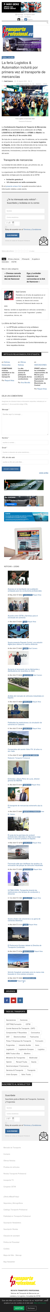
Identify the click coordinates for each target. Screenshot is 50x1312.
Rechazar (31, 1308)
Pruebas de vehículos (11, 1167)
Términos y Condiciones (32, 229)
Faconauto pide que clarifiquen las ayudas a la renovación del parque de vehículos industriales (25, 864)
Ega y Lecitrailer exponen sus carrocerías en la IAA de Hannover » (36, 277)
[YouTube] (13, 1000)
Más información (40, 1303)
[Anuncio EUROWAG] (26, 501)
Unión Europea (11, 1074)
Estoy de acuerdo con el (23, 229)
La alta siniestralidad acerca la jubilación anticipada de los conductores (25, 373)
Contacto (28, 16)
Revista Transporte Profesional (14, 1173)
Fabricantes (34, 1037)
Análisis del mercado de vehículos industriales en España (26, 697)
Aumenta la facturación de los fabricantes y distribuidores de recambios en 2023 (24, 670)
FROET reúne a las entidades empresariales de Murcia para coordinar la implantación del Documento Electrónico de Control (41, 376)
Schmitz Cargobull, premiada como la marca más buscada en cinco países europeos (26, 973)
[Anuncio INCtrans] (25, 38)
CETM (14, 262)
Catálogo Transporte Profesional (15, 1209)
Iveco (37, 1045)
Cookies (6, 1248)
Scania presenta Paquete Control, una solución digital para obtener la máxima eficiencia (25, 643)
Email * (4, 447)
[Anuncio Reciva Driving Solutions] (26, 485)
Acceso (20, 16)
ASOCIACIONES (40, 365)
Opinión (9, 1062)
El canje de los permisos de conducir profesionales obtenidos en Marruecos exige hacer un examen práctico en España (24, 837)
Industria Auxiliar (25, 1045)
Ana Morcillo (25, 382)
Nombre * (5, 438)
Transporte (26, 259)
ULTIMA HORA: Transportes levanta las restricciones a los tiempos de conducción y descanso (24, 892)
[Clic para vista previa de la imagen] (25, 100)
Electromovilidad (20, 1037)
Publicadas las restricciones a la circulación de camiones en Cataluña (25, 723)
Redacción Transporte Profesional (19, 758)
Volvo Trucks (26, 1074)
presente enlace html (14, 186)
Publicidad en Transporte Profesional (17, 1216)
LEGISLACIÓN (28, 595)
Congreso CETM (9, 1186)
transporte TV (8, 1180)
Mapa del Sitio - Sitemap (12, 1255)
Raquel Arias (9, 380)
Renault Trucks (21, 1062)
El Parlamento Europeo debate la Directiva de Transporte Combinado (24, 946)
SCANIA (25, 648)
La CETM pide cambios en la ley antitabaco (23, 327)
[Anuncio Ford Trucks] (25, 7)
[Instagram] (20, 1000)
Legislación (10, 1049)
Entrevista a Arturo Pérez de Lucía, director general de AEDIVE (24, 780)
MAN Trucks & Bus (13, 1053)
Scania (33, 1062)
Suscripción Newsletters (12, 1222)
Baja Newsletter (9, 1262)
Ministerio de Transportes (15, 1057)
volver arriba (43, 473)
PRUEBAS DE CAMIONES (31, 755)
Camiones (23, 1020)
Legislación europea (26, 1049)
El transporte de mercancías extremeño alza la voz (25, 806)
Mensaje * (5, 409)
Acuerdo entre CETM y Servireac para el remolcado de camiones (23, 616)
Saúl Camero (8, 81)
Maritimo (27, 1053)
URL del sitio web (8, 457)
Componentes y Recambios (16, 1032)
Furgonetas (10, 1045)
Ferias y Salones (14, 259)
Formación (39, 1041)
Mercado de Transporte (12, 1147)
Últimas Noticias (9, 1160)
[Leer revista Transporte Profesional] (26, 543)
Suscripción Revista (10, 1229)
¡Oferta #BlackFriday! (11, 1196)
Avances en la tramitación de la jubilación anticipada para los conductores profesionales (25, 590)
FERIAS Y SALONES (8, 57)
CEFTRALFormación (14, 1024)
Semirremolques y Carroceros (17, 1066)
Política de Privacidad (11, 1242)
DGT (8, 1037)
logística (41, 1049)
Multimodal (33, 1057)
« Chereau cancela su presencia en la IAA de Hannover (12, 276)
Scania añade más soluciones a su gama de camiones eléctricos (24, 920)
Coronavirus (35, 1032)
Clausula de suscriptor (11, 1235)
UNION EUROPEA (28, 951)
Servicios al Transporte (14, 1070)
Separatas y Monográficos (13, 1203)
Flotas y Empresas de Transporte (18, 1041)
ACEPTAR (19, 1308)
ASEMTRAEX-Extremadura (31, 811)
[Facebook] (7, 1000)
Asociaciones (11, 1020)
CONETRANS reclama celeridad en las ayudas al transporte (8, 372)
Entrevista (27, 785)
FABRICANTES (27, 702)
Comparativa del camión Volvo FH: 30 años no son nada (25, 750)
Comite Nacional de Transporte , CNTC (20, 1028)
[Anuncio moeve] (26, 516)
